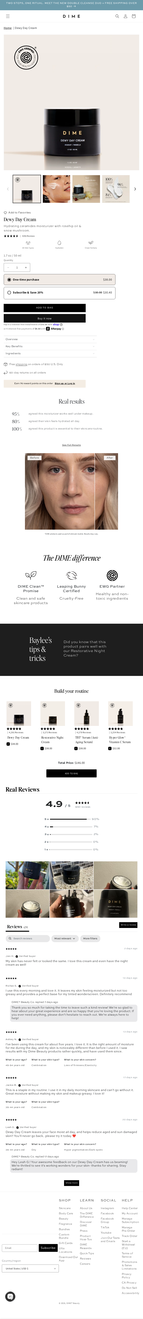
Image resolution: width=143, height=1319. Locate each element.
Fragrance (65, 1224)
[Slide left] (8, 189)
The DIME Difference (87, 1215)
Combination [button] (39, 1065)
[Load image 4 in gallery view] (116, 189)
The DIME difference (71, 557)
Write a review (128, 925)
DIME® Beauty (73, 1303)
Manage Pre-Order (128, 1229)
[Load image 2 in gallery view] (57, 189)
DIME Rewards (86, 1246)
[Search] (117, 16)
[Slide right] (135, 189)
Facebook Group (107, 1220)
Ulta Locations (65, 1250)
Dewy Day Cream (26, 28)
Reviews (85, 1258)
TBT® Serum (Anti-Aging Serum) (87, 739)
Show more (72, 1183)
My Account (130, 1213)
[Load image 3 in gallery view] (86, 189)
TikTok (105, 1227)
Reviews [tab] (17, 926)
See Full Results (71, 445)
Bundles (64, 1229)
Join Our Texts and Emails (110, 1240)
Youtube (106, 1233)
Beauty (63, 1219)
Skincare (65, 1208)
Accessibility (130, 1293)
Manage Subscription (130, 1220)
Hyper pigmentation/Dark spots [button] (83, 1150)
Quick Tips (87, 1253)
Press (84, 1231)
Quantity (8, 260)
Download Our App (68, 1259)
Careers (85, 1264)
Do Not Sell (129, 1288)
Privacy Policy (127, 1276)
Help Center (130, 1208)
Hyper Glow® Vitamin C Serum (120, 739)
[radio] (59, 279)
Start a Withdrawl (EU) (128, 1244)
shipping (21, 364)
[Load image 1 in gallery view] (27, 189)
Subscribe (48, 1248)
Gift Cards (66, 1243)
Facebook (107, 1213)
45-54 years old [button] (15, 1065)
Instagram (107, 1208)
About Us (86, 1208)
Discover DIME (86, 1224)
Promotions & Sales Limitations (129, 1265)
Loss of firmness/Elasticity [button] (80, 1065)
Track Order (129, 1236)
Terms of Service (127, 1255)
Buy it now (45, 318)
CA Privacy (129, 1283)
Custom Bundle (64, 1236)
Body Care (66, 1213)
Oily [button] (33, 1150)
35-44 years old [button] (15, 1107)
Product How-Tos (86, 1238)
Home (8, 28)
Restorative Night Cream (52, 739)
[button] (8, 16)
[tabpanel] (71, 1062)
